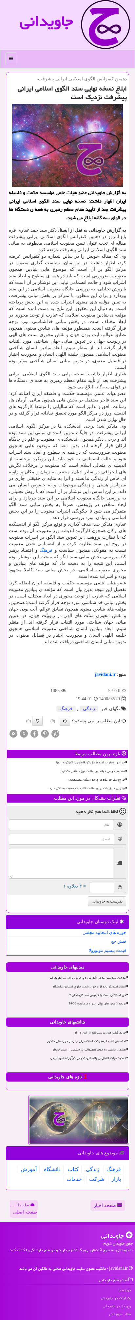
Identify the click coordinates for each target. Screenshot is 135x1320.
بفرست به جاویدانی (107, 901)
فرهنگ (46, 550)
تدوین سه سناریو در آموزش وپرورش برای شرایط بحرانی (87, 977)
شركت (96, 1179)
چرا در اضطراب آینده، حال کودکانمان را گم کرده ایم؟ (90, 762)
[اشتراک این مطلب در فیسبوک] (34, 733)
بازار (116, 1179)
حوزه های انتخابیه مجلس (104, 932)
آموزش (29, 1169)
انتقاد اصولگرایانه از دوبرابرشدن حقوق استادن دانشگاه (89, 986)
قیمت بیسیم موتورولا (107, 950)
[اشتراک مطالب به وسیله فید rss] (13, 733)
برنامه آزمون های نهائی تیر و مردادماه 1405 (97, 1003)
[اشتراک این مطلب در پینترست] (44, 733)
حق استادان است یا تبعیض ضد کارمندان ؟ (97, 995)
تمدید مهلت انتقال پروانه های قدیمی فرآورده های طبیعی (88, 1058)
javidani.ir (105, 674)
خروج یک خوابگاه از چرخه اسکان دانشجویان (96, 779)
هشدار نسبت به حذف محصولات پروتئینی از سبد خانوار (89, 1049)
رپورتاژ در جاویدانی (117, 1306)
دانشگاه (52, 1169)
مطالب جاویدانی (120, 1314)
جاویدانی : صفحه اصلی (23, 1208)
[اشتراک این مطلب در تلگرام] (55, 733)
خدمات (74, 1179)
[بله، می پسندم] (65, 721)
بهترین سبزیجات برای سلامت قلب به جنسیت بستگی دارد (87, 788)
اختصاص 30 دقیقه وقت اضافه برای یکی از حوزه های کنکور (86, 1041)
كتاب (73, 1169)
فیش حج (118, 941)
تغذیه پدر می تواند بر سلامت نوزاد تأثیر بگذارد (93, 771)
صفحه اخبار (105, 1205)
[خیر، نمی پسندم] (37, 721)
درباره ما (125, 1290)
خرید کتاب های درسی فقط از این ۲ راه (100, 1032)
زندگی (89, 708)
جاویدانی (46, 21)
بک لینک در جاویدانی (116, 1298)
